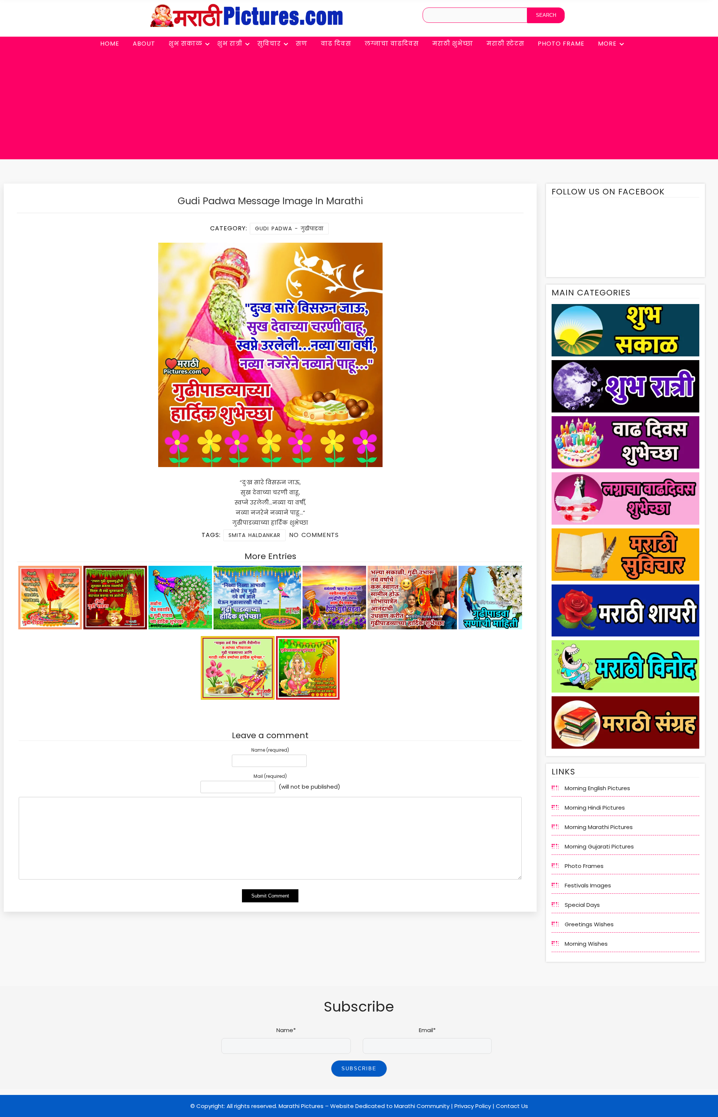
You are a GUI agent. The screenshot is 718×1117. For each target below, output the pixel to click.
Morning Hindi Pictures (595, 807)
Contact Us (512, 1106)
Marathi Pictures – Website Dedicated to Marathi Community (364, 1106)
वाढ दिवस (336, 43)
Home (109, 43)
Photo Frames (584, 866)
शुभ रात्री (229, 43)
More (607, 43)
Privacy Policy (472, 1106)
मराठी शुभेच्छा (452, 43)
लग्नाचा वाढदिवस (392, 43)
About (144, 43)
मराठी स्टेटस (505, 43)
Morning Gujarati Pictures (599, 846)
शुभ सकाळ (185, 43)
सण (301, 43)
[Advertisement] (359, 107)
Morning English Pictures (597, 788)
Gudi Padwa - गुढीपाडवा (289, 228)
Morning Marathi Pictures (599, 827)
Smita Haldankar (254, 535)
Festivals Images (588, 885)
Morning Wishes (586, 944)
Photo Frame (561, 43)
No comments (314, 535)
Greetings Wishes (589, 924)
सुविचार (269, 43)
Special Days (582, 905)
